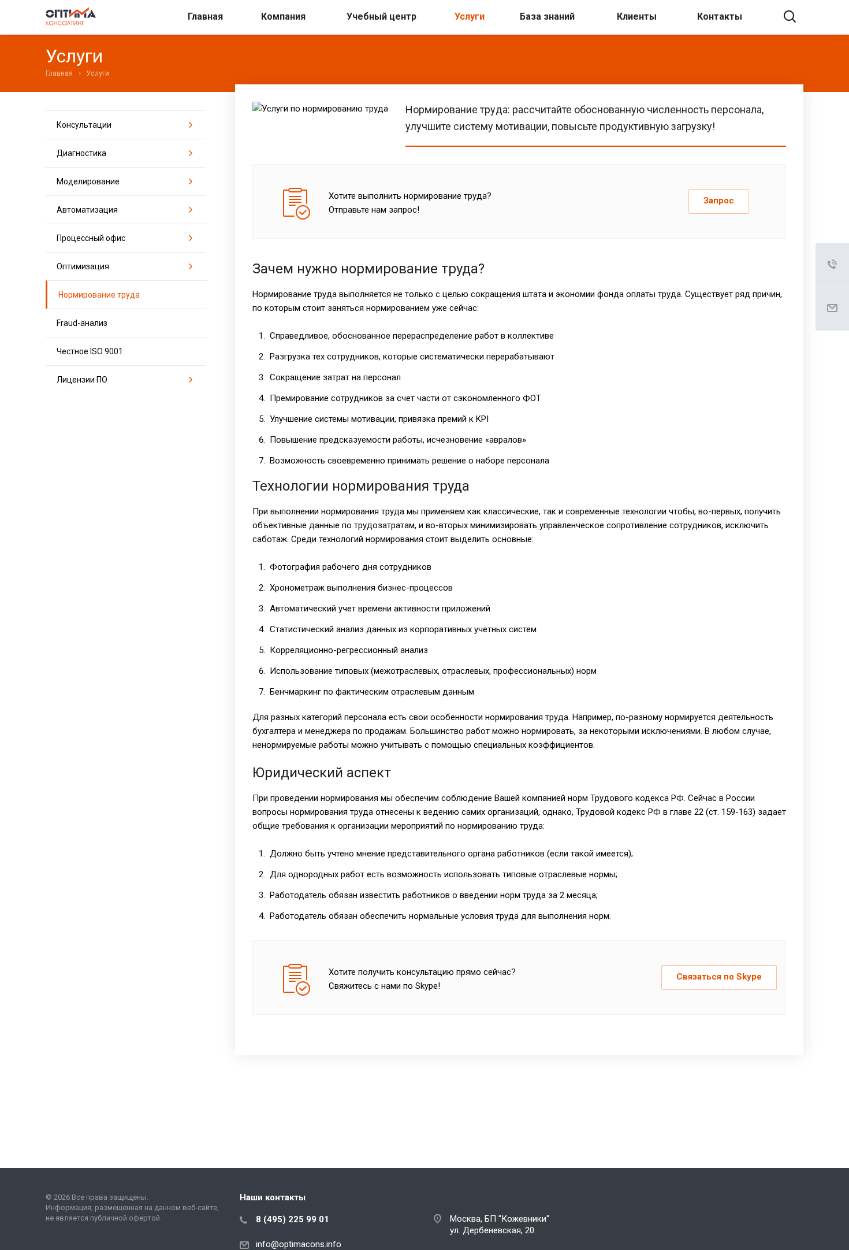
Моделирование (88, 181)
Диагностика (81, 153)
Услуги (470, 16)
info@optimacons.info (298, 1244)
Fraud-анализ (82, 323)
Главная (205, 16)
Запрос (718, 200)
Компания (283, 16)
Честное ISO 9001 (90, 351)
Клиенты (637, 16)
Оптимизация (83, 266)
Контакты (719, 16)
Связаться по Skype (719, 976)
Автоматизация (87, 209)
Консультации (84, 124)
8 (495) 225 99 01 (292, 1219)
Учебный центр (381, 16)
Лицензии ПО (82, 379)
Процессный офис (91, 238)
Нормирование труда (99, 294)
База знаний (547, 16)
